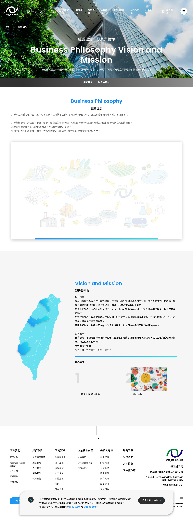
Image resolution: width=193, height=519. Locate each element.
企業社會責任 (85, 450)
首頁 (8, 27)
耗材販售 (36, 478)
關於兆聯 (14, 457)
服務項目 (37, 450)
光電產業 (59, 467)
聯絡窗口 (104, 483)
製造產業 (59, 478)
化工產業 (59, 473)
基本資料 (104, 457)
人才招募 (128, 463)
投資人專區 (106, 450)
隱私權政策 (75, 507)
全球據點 (14, 481)
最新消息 (128, 450)
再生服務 (36, 467)
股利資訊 (104, 478)
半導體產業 (60, 457)
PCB (57, 483)
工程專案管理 (38, 457)
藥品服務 (36, 473)
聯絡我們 (128, 457)
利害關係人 (83, 467)
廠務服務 (36, 462)
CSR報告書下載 (85, 462)
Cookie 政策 (90, 507)
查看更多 (59, 489)
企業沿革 (14, 471)
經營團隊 (14, 476)
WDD (181, 506)
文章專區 (82, 457)
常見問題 (104, 489)
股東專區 (104, 473)
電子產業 (59, 462)
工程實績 (60, 450)
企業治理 (104, 467)
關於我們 (22, 27)
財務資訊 (104, 462)
